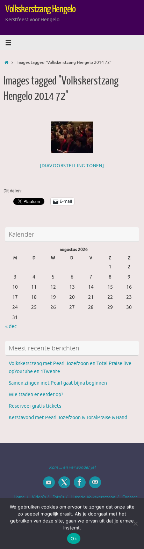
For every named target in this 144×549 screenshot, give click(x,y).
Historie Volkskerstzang (93, 497)
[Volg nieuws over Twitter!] (64, 482)
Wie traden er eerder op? (36, 395)
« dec (11, 326)
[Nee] (135, 523)
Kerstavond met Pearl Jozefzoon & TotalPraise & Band (68, 418)
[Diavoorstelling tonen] (72, 166)
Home (19, 497)
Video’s (39, 497)
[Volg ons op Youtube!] (49, 482)
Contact (129, 497)
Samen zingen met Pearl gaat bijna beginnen (58, 383)
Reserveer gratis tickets (35, 406)
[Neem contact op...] (95, 482)
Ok (74, 538)
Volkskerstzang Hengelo (40, 9)
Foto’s (58, 497)
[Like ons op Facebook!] (80, 482)
